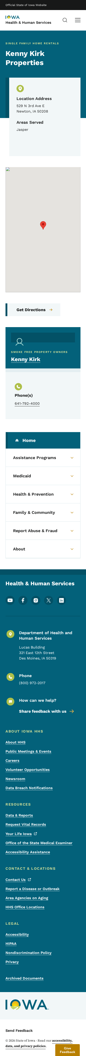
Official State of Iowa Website (26, 5)
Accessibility (17, 934)
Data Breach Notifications (29, 788)
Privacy (12, 962)
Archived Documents (25, 978)
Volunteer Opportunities (28, 769)
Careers (12, 760)
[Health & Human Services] (17, 18)
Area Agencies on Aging (27, 898)
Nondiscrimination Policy (29, 953)
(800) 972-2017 (32, 683)
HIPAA (11, 943)
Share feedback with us (43, 711)
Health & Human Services (28, 22)
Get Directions (31, 309)
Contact (16, 879)
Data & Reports (19, 815)
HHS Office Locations (25, 907)
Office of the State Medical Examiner (39, 843)
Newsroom (15, 779)
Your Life (19, 834)
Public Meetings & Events (28, 751)
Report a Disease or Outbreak (33, 889)
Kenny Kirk (25, 359)
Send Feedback (19, 1030)
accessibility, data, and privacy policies (39, 1043)
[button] (43, 225)
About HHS (15, 742)
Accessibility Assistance (28, 852)
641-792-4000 (27, 403)
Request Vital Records (26, 824)
